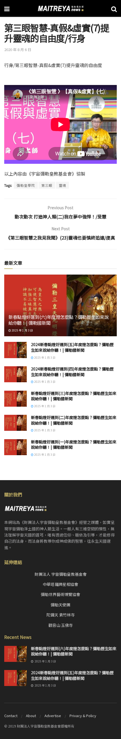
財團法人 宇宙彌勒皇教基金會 (61, 574)
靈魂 (62, 185)
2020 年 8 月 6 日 (17, 49)
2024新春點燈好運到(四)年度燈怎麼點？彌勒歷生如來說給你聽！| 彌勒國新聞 (72, 371)
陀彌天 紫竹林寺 (60, 615)
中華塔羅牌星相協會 (60, 584)
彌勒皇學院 (26, 185)
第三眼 (46, 185)
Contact (10, 715)
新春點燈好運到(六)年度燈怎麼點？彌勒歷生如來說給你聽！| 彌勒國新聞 (58, 320)
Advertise (52, 715)
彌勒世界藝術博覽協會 (60, 594)
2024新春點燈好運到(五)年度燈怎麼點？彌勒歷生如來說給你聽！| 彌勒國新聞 (72, 347)
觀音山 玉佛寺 (60, 625)
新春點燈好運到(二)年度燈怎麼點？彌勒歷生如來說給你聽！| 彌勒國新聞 (73, 420)
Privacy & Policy (83, 715)
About (31, 715)
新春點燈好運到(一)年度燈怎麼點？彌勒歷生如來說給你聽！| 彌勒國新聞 (73, 444)
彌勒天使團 (60, 604)
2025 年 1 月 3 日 (22, 330)
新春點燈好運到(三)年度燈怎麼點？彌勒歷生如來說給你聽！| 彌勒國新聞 (73, 396)
